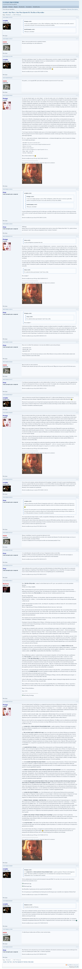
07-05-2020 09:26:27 (7, 394)
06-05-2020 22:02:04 (7, 362)
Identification (36, 7)
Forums (10, 7)
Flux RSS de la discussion (72, 965)
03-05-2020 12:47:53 (7, 17)
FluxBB (76, 966)
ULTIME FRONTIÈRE (11, 2)
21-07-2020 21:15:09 (7, 929)
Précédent (8, 14)
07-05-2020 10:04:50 (7, 412)
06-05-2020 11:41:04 (7, 342)
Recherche (22, 7)
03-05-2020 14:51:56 (7, 56)
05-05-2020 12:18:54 (7, 224)
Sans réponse (75, 9)
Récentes (69, 9)
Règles (16, 7)
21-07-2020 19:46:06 (7, 866)
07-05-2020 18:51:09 (7, 550)
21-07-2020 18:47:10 (7, 701)
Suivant (19, 14)
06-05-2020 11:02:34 (7, 309)
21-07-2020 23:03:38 (7, 947)
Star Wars (12, 12)
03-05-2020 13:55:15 (7, 38)
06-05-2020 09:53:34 (7, 236)
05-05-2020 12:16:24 (7, 189)
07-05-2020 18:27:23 (7, 532)
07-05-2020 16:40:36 (7, 497)
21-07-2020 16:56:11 (7, 580)
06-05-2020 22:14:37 (7, 379)
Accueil (5, 7)
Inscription (29, 7)
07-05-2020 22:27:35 (7, 565)
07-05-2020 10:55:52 (7, 479)
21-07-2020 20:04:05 (7, 901)
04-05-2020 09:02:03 (7, 77)
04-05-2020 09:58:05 (7, 95)
